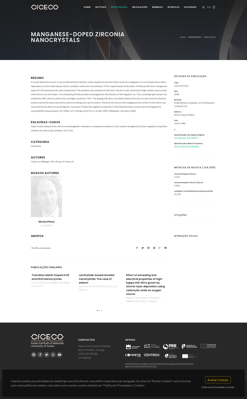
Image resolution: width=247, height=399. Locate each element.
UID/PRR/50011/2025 (133, 364)
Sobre (87, 7)
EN (208, 7)
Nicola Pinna (46, 221)
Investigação (119, 7)
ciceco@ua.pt (84, 357)
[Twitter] (46, 355)
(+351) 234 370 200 (87, 353)
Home (182, 37)
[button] (97, 310)
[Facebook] (40, 355)
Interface (173, 7)
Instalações (140, 7)
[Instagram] (53, 355)
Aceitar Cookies (218, 380)
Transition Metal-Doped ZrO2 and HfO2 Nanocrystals (50, 277)
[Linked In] (34, 355)
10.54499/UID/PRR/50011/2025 (159, 364)
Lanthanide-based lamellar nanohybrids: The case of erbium (97, 278)
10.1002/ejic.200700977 (186, 138)
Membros (157, 7)
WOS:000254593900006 (186, 146)
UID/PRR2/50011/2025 (184, 364)
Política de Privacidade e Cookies (218, 387)
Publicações (210, 37)
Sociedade (190, 7)
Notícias (100, 7)
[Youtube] (59, 355)
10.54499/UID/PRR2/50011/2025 (142, 366)
